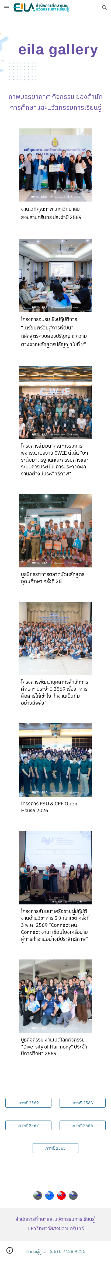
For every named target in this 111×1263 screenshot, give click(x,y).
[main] (55, 49)
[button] (6, 7)
